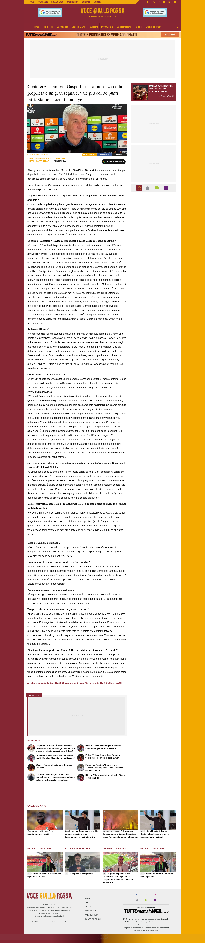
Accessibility (91, 911)
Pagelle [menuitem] (138, 27)
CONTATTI (86, 2)
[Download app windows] (175, 2)
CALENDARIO (72, 2)
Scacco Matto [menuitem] (79, 27)
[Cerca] (177, 27)
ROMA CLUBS (57, 2)
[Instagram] (159, 2)
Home (31, 2)
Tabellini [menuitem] (93, 27)
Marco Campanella (38, 161)
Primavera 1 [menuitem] (107, 27)
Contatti (89, 907)
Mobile (88, 899)
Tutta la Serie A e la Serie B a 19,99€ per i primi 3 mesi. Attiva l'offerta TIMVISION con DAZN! (76, 683)
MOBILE (97, 2)
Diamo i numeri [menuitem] (153, 27)
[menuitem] (28, 27)
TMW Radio (43, 2)
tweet (118, 155)
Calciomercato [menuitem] (124, 27)
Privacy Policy (91, 915)
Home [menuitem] (36, 27)
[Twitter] (154, 2)
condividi (104, 155)
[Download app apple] (164, 2)
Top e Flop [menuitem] (47, 27)
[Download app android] (169, 2)
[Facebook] (148, 2)
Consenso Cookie (93, 919)
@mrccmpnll (59, 161)
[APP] (139, 188)
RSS (86, 903)
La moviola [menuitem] (62, 27)
